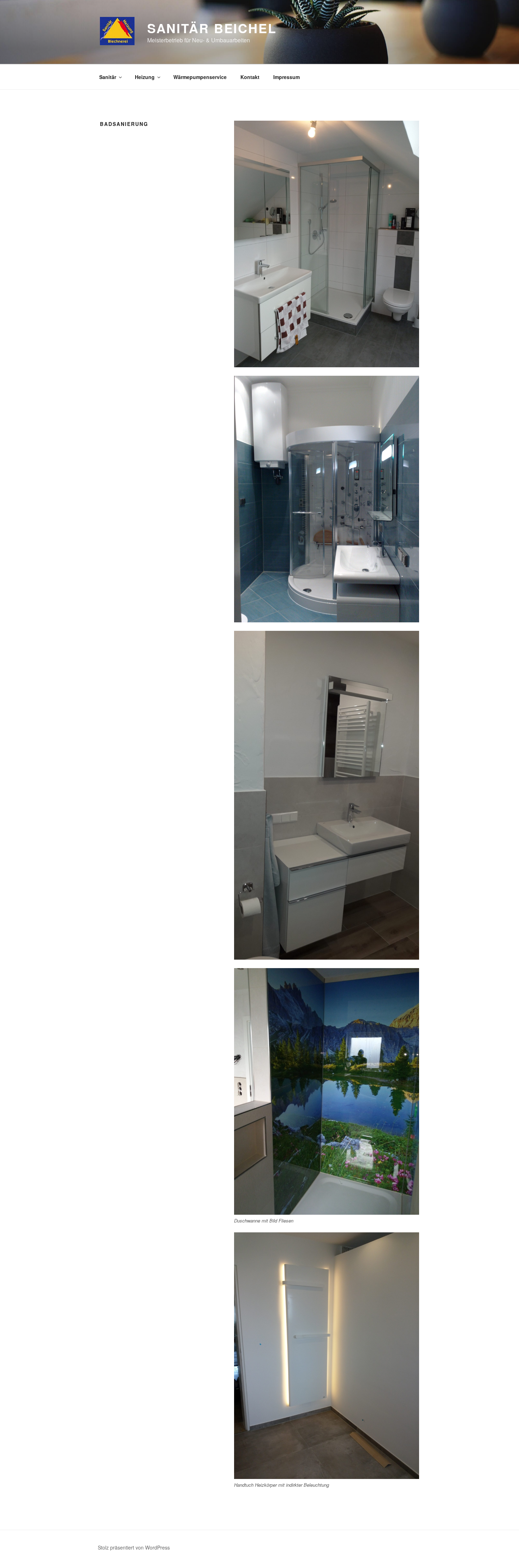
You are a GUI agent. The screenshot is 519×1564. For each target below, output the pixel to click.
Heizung (145, 76)
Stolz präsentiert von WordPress (134, 1547)
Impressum (286, 76)
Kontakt (250, 76)
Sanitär (107, 76)
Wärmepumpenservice (200, 76)
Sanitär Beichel (212, 28)
